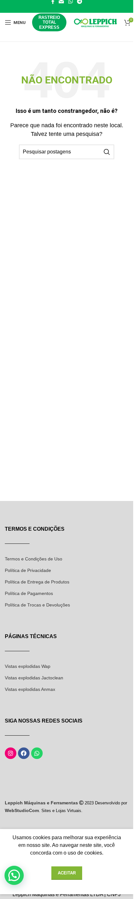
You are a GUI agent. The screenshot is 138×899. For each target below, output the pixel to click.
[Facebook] (24, 753)
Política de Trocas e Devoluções (37, 604)
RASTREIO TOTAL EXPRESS (49, 22)
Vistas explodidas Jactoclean (34, 677)
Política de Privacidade (28, 570)
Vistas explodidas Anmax (30, 689)
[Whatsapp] (37, 753)
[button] (14, 875)
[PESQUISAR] (106, 152)
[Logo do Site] (95, 22)
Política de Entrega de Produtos (37, 581)
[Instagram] (10, 753)
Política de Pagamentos (29, 593)
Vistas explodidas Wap (27, 666)
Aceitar (67, 873)
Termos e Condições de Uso (33, 558)
